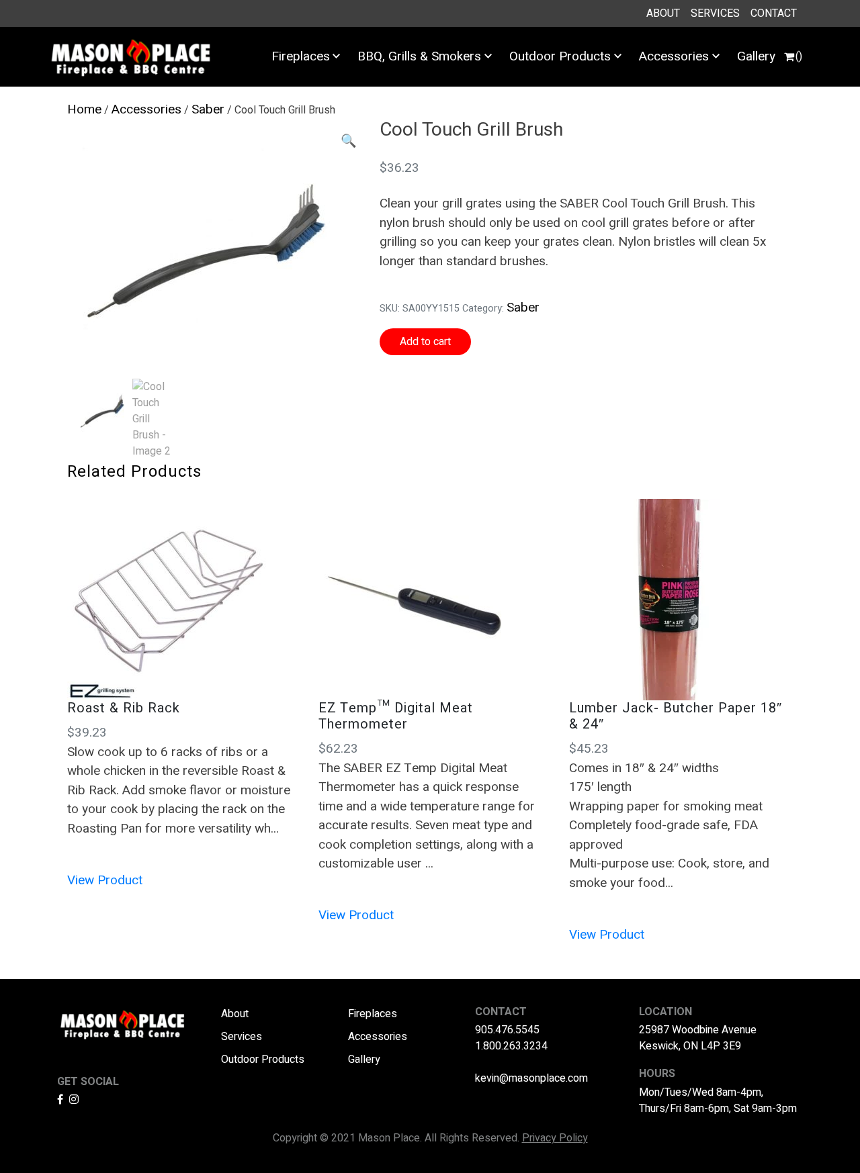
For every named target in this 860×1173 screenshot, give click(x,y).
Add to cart (425, 342)
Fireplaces (300, 56)
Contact (773, 13)
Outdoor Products (560, 56)
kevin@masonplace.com (531, 1078)
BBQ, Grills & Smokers (419, 56)
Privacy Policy (555, 1138)
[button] (349, 141)
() (799, 56)
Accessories (674, 56)
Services (715, 13)
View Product (104, 880)
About (663, 13)
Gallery (756, 56)
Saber (207, 109)
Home (84, 109)
